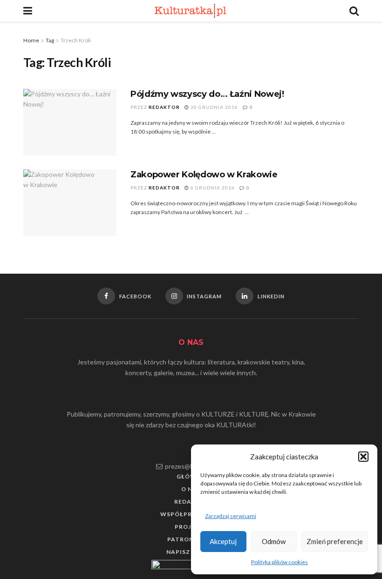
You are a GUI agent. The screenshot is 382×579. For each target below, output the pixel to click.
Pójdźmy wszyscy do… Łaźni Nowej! (207, 94)
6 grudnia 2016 (212, 187)
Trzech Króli (76, 40)
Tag (50, 40)
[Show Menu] (27, 10)
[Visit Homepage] (191, 10)
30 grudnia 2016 (213, 107)
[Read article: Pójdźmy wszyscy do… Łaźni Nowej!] (69, 122)
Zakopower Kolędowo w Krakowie (204, 174)
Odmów (274, 541)
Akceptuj (223, 541)
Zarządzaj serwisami (230, 515)
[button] (363, 456)
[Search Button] (354, 10)
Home (31, 40)
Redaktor (164, 107)
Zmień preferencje (335, 541)
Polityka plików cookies (279, 562)
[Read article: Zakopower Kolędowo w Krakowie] (69, 202)
